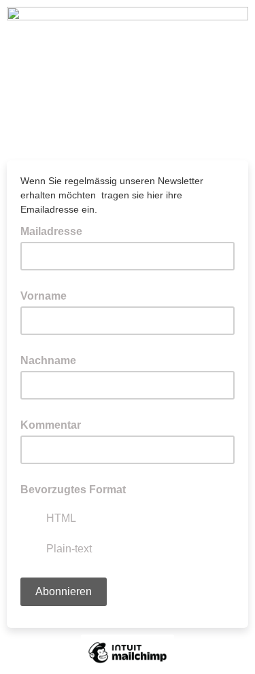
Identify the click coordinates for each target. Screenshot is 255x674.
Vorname (43, 296)
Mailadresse (55, 230)
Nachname (48, 360)
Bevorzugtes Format (73, 489)
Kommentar (50, 425)
